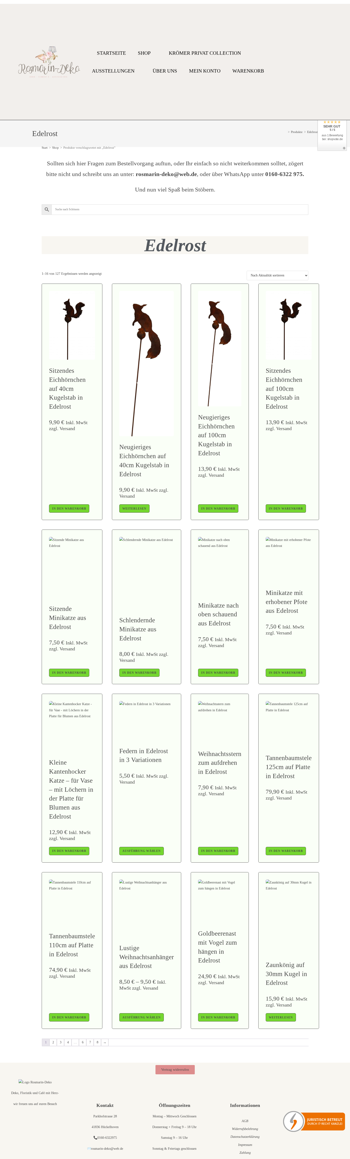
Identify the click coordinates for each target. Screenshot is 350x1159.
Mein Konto (204, 71)
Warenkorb (248, 71)
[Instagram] (330, 62)
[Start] (285, 132)
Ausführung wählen (141, 851)
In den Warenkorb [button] (69, 508)
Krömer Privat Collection (205, 53)
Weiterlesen (134, 508)
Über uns (165, 71)
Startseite (111, 53)
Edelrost (312, 132)
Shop (144, 53)
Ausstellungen (113, 71)
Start (45, 147)
